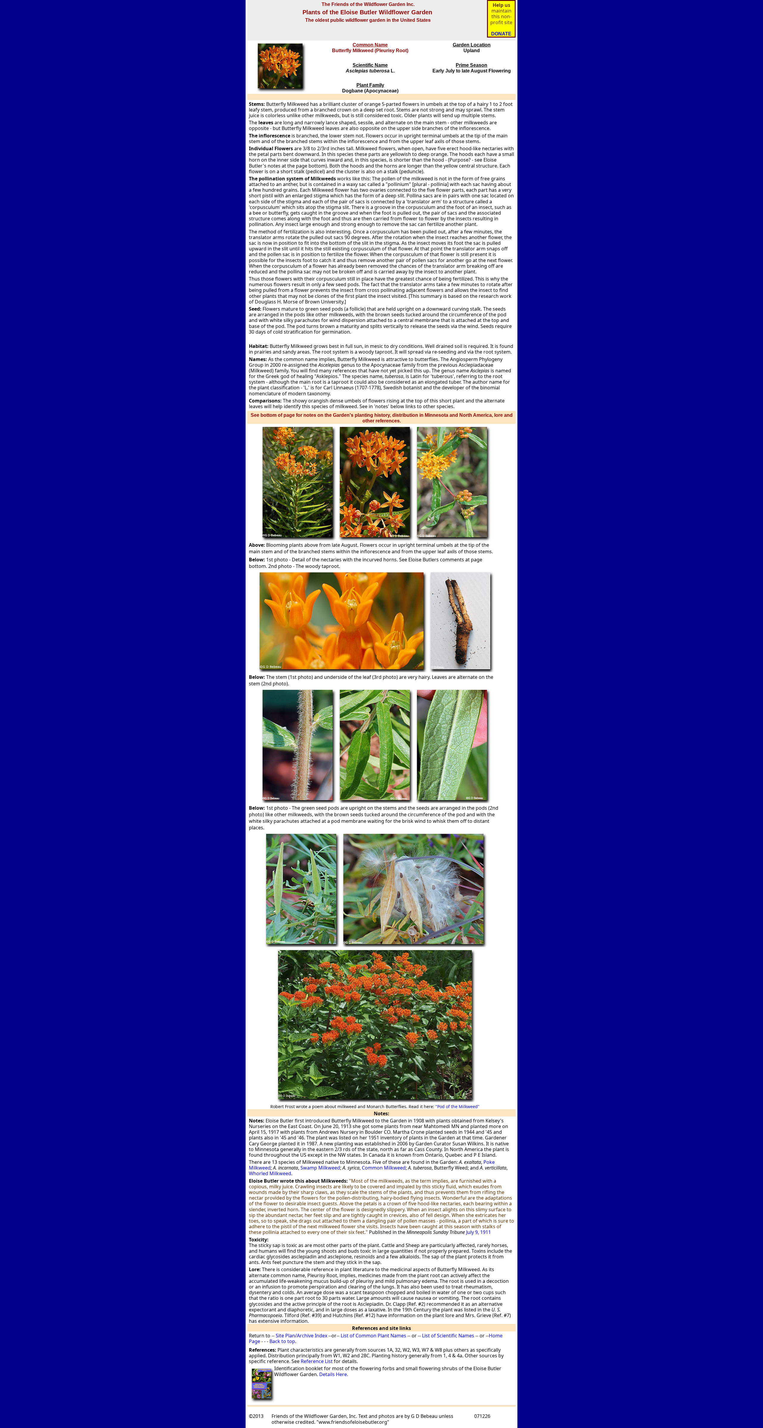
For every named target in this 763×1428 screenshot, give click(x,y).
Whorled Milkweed (270, 1173)
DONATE (501, 33)
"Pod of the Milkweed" (457, 1106)
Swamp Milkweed (319, 1167)
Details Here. (333, 1374)
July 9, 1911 (478, 1232)
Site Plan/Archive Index (301, 1335)
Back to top (282, 1341)
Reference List (317, 1361)
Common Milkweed (384, 1167)
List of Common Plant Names (373, 1335)
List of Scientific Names (447, 1335)
